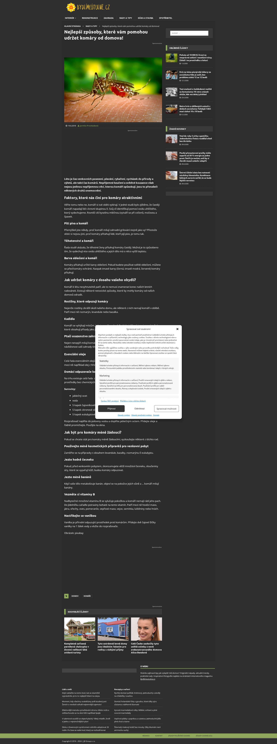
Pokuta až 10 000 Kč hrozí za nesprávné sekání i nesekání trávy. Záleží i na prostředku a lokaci (195, 57)
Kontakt (156, 415)
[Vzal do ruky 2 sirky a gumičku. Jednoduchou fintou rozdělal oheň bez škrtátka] (171, 138)
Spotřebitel (165, 18)
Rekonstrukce (90, 18)
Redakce (146, 736)
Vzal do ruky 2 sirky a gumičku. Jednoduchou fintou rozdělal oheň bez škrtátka (195, 138)
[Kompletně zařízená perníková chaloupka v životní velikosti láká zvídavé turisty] (79, 629)
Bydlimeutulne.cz (147, 679)
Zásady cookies (124, 415)
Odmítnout (139, 408)
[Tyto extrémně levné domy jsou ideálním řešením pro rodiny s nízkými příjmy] (113, 629)
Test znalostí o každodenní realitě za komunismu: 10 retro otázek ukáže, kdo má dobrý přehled (195, 91)
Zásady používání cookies (141, 415)
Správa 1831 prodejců (110, 401)
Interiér (69, 18)
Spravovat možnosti (166, 408)
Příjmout (111, 408)
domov (75, 596)
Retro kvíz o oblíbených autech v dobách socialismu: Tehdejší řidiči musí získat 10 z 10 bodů (195, 109)
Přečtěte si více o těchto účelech (133, 401)
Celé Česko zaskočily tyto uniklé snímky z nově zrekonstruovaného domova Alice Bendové (146, 648)
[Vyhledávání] (189, 33)
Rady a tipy (125, 18)
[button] (177, 329)
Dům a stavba (145, 18)
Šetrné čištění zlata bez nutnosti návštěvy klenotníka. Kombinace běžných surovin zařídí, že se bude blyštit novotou (195, 176)
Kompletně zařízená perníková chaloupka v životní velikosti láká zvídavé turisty (76, 648)
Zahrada (109, 18)
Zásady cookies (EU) (204, 736)
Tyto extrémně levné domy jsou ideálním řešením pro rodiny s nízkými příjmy (112, 646)
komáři (87, 596)
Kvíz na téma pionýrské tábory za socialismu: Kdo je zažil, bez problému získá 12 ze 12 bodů (195, 74)
